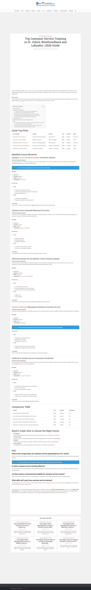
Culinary (56, 10)
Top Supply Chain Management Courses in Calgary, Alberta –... (22, 541)
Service (33, 90)
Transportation (63, 10)
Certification (56, 148)
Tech (22, 10)
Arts (43, 10)
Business (17, 10)
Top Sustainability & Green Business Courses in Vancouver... (22, 525)
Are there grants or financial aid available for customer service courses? (28, 125)
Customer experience (18, 145)
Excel (23, 163)
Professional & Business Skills (45, 36)
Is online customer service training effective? (23, 124)
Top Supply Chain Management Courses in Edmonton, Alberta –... (69, 525)
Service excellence (22, 137)
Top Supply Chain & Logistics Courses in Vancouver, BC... (68, 540)
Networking (18, 191)
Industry (27, 10)
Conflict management (47, 482)
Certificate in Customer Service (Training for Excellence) (25, 116)
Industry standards (55, 435)
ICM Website (23, 323)
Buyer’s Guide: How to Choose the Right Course (23, 119)
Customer (29, 90)
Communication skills (28, 482)
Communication (49, 161)
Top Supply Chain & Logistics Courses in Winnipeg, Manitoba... (45, 541)
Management (26, 145)
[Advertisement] (45, 23)
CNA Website (23, 179)
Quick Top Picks (16, 108)
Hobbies (71, 10)
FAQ (14, 121)
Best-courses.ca (24, 588)
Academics (49, 10)
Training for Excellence (25, 375)
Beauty (33, 10)
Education (21, 99)
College (34, 137)
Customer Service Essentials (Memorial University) (24, 112)
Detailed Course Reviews (18, 110)
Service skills (25, 142)
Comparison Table (17, 118)
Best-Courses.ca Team (47, 48)
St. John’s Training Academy (26, 276)
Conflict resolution (56, 263)
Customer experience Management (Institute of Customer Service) (27, 115)
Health (38, 10)
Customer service (32, 100)
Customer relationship (68, 263)
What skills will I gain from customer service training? (25, 126)
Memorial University (24, 228)
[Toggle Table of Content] (42, 107)
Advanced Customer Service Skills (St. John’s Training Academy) (27, 114)
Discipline (23, 394)
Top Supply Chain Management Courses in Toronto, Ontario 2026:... (45, 525)
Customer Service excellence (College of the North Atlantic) (26, 111)
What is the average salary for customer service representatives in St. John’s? (29, 122)
